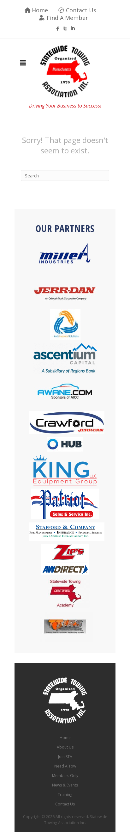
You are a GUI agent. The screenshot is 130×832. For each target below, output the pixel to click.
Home (40, 10)
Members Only (65, 775)
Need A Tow (65, 766)
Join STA (65, 756)
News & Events (65, 785)
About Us (65, 747)
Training (65, 794)
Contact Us (81, 10)
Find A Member (67, 18)
